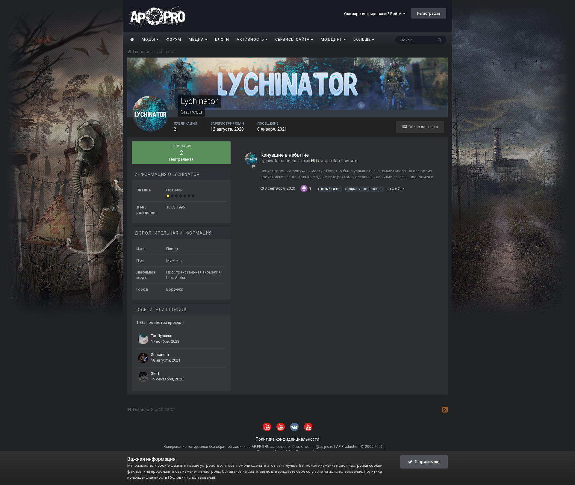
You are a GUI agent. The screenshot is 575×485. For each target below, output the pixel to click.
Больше (362, 39)
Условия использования (192, 477)
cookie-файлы (170, 465)
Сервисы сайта (293, 39)
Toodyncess (161, 335)
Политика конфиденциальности (287, 439)
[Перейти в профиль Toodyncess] (143, 339)
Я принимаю (426, 462)
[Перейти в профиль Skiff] (143, 377)
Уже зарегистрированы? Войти (373, 13)
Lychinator (270, 160)
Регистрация (428, 13)
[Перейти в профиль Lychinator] (251, 159)
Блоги (222, 39)
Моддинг (332, 39)
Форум (173, 39)
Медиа (197, 39)
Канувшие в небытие (285, 155)
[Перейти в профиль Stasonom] (143, 358)
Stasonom (160, 354)
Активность (251, 39)
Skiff (155, 373)
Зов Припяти (345, 160)
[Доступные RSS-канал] (445, 409)
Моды (149, 39)
